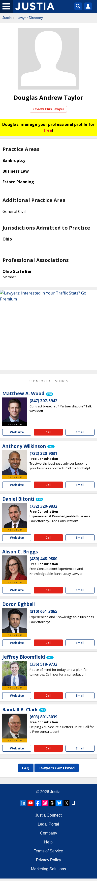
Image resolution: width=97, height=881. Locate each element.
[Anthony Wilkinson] (14, 462)
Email (80, 432)
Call (48, 432)
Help (48, 842)
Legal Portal (48, 824)
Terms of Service (48, 851)
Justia (7, 18)
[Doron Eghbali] (14, 620)
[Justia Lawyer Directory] (74, 803)
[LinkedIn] (23, 803)
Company (48, 833)
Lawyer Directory (29, 18)
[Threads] (52, 803)
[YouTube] (30, 803)
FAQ (26, 767)
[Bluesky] (59, 803)
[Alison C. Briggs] (14, 567)
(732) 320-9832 (43, 506)
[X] (66, 803)
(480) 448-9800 (43, 558)
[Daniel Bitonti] (14, 515)
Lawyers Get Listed (56, 767)
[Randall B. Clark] (14, 726)
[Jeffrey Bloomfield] (14, 673)
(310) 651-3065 (43, 611)
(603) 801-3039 (43, 717)
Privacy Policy (48, 860)
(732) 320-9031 (43, 453)
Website (17, 432)
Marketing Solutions (48, 869)
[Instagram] (45, 803)
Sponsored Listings (48, 381)
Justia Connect (48, 815)
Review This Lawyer (48, 109)
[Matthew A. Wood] (14, 409)
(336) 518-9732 (43, 664)
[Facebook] (38, 803)
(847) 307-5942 (43, 400)
